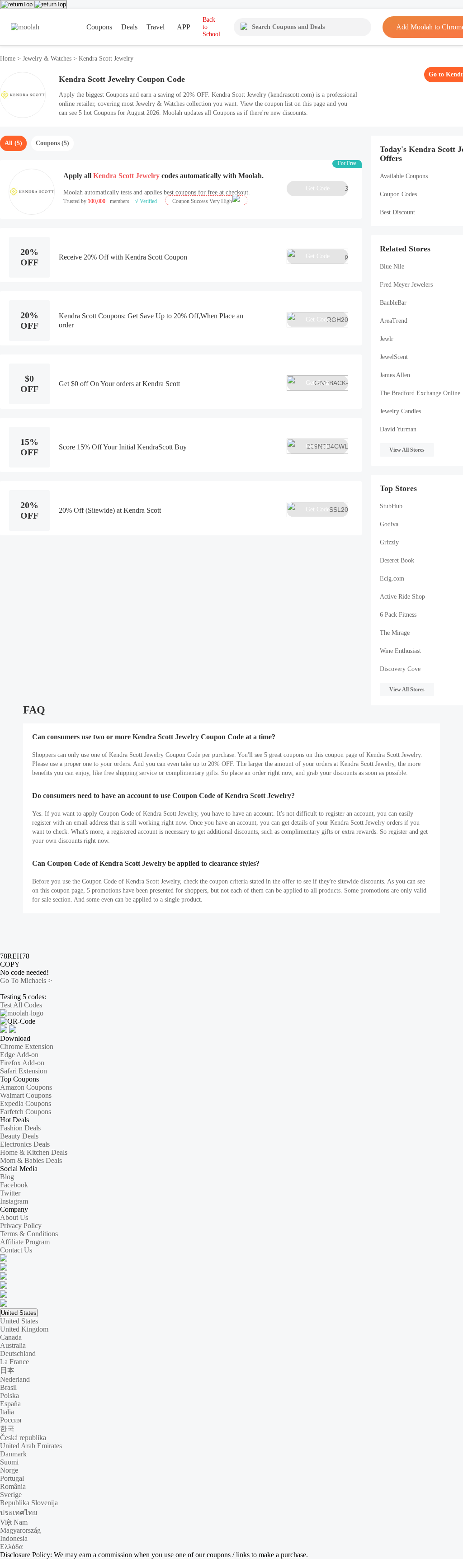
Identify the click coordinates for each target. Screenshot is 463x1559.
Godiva (389, 524)
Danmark (13, 1454)
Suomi (9, 1462)
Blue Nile (392, 266)
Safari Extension (23, 1071)
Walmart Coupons (26, 1095)
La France (14, 1361)
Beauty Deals (19, 1136)
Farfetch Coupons (25, 1111)
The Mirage (395, 632)
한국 (7, 1428)
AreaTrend (393, 320)
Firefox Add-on (22, 1063)
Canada (11, 1337)
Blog (7, 1177)
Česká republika (23, 1437)
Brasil (8, 1387)
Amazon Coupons (26, 1087)
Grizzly (389, 542)
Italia (7, 1412)
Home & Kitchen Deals (33, 1152)
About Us (14, 1217)
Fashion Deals (20, 1128)
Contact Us (16, 1250)
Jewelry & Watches (47, 58)
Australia (13, 1345)
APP (183, 27)
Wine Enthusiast (400, 650)
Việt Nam (14, 1522)
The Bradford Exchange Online (420, 393)
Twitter (10, 1193)
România (13, 1486)
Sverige (11, 1494)
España (10, 1404)
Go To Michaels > (26, 980)
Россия (10, 1420)
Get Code (327, 188)
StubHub (391, 506)
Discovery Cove (400, 669)
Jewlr (386, 338)
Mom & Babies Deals (31, 1160)
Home (8, 58)
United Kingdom (24, 1329)
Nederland (15, 1379)
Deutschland (18, 1353)
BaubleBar (393, 302)
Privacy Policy (21, 1225)
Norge (9, 1470)
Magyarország (20, 1530)
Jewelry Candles (400, 411)
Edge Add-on (19, 1054)
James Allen (395, 375)
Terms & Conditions (29, 1234)
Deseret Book (397, 560)
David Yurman (398, 429)
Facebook (14, 1185)
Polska (9, 1395)
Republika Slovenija (29, 1503)
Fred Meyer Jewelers (406, 284)
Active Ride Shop (402, 596)
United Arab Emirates (31, 1446)
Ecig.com (392, 578)
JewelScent (394, 357)
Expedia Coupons (25, 1103)
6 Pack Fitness (398, 614)
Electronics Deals (25, 1144)
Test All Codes (21, 1005)
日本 (7, 1370)
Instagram (14, 1201)
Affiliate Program (25, 1242)
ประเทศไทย (18, 1512)
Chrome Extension (26, 1046)
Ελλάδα (11, 1546)
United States (19, 1312)
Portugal (12, 1478)
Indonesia (14, 1538)
